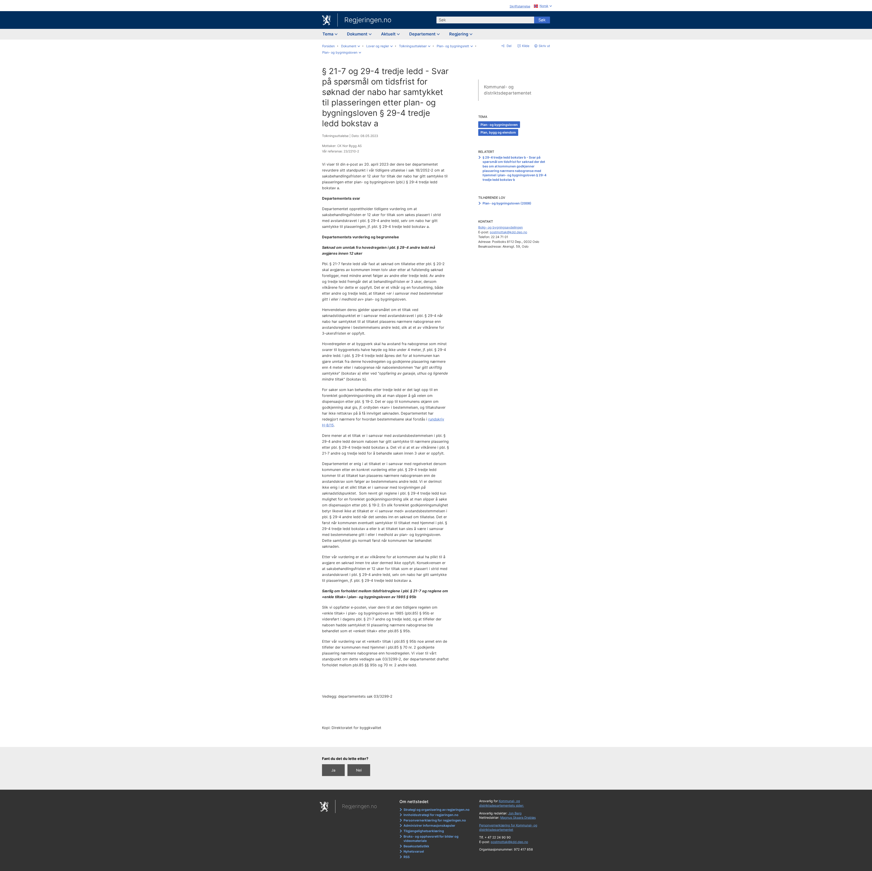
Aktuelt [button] (388, 34)
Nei (359, 770)
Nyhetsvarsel (414, 851)
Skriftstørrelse (520, 6)
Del (508, 46)
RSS (407, 857)
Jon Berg (515, 813)
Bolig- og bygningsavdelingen (500, 227)
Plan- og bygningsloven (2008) (507, 203)
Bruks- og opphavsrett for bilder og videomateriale (431, 838)
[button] (350, 46)
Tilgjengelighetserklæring (424, 831)
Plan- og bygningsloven (499, 125)
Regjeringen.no (367, 20)
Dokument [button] (357, 34)
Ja (333, 770)
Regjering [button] (459, 34)
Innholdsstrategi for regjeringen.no (431, 815)
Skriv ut (544, 46)
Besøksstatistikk (416, 846)
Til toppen (388, 740)
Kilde (525, 46)
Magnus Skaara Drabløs (518, 817)
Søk (542, 19)
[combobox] (485, 20)
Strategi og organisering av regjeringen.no (437, 809)
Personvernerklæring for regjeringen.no (435, 820)
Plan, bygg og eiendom (498, 132)
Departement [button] (422, 34)
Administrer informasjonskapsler (429, 825)
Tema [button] (328, 34)
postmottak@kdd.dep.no (508, 232)
